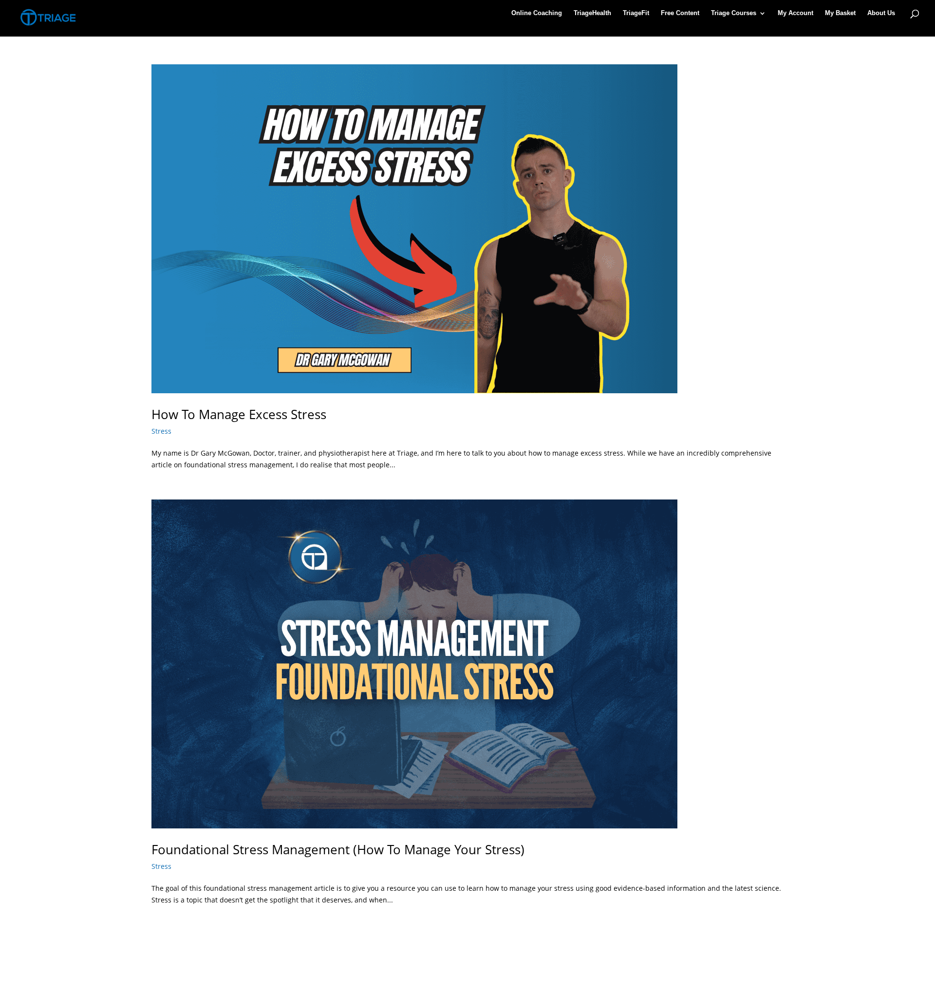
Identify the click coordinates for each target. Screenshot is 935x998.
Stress (161, 431)
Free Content (680, 13)
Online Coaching (536, 13)
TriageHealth (592, 13)
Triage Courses (733, 13)
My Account (795, 13)
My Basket (840, 13)
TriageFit (636, 13)
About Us (881, 13)
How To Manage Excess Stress (238, 414)
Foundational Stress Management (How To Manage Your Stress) (337, 849)
